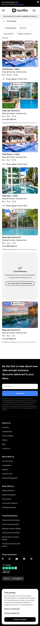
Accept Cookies (20, 619)
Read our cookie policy (12, 608)
